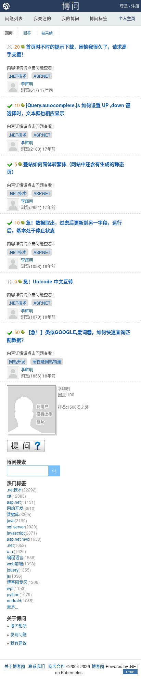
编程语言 (21, 557)
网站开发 (17, 361)
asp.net (21, 502)
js (14, 576)
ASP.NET (42, 76)
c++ (16, 551)
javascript (22, 533)
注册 (135, 6)
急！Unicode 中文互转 (48, 281)
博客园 (98, 666)
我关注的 (42, 18)
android (20, 600)
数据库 (19, 514)
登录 (124, 6)
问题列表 (14, 18)
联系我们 (36, 666)
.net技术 (22, 489)
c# (16, 496)
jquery (19, 570)
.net (16, 545)
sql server (22, 526)
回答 (27, 33)
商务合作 (56, 666)
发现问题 (18, 634)
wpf (16, 588)
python (19, 594)
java (17, 520)
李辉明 (27, 84)
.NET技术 (17, 76)
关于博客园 (14, 666)
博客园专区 (23, 582)
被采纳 (47, 33)
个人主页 (127, 18)
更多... (12, 607)
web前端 (21, 563)
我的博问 (70, 18)
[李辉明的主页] (32, 410)
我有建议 (18, 643)
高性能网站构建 (47, 361)
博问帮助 (18, 626)
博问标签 (98, 18)
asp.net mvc (24, 539)
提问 (9, 32)
